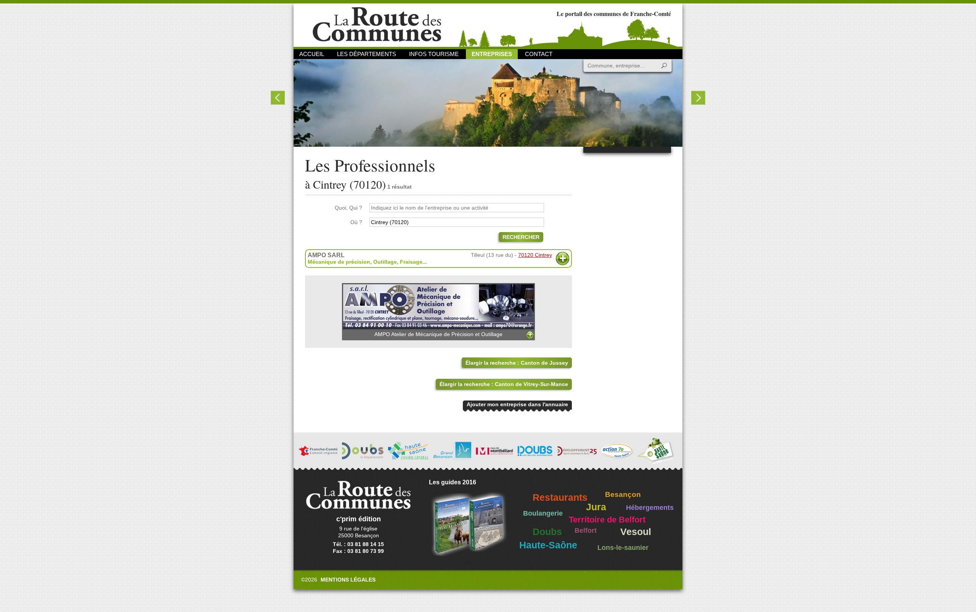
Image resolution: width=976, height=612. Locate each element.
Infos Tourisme (434, 54)
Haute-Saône (548, 545)
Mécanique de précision (339, 262)
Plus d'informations (562, 258)
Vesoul (635, 532)
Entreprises (492, 54)
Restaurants (560, 497)
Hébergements (650, 507)
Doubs (547, 532)
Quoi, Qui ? (348, 208)
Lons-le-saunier (623, 547)
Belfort (586, 530)
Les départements (366, 54)
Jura (596, 507)
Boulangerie (543, 513)
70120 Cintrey (535, 255)
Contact (538, 54)
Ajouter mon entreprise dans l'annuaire (517, 404)
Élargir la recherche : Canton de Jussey (517, 363)
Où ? (356, 222)
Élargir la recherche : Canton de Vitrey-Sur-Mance (504, 384)
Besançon (623, 494)
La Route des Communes (377, 24)
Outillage (385, 262)
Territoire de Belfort (607, 519)
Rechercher (520, 237)
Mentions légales (348, 580)
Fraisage (411, 262)
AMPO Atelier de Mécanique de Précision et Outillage (438, 334)
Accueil (311, 54)
